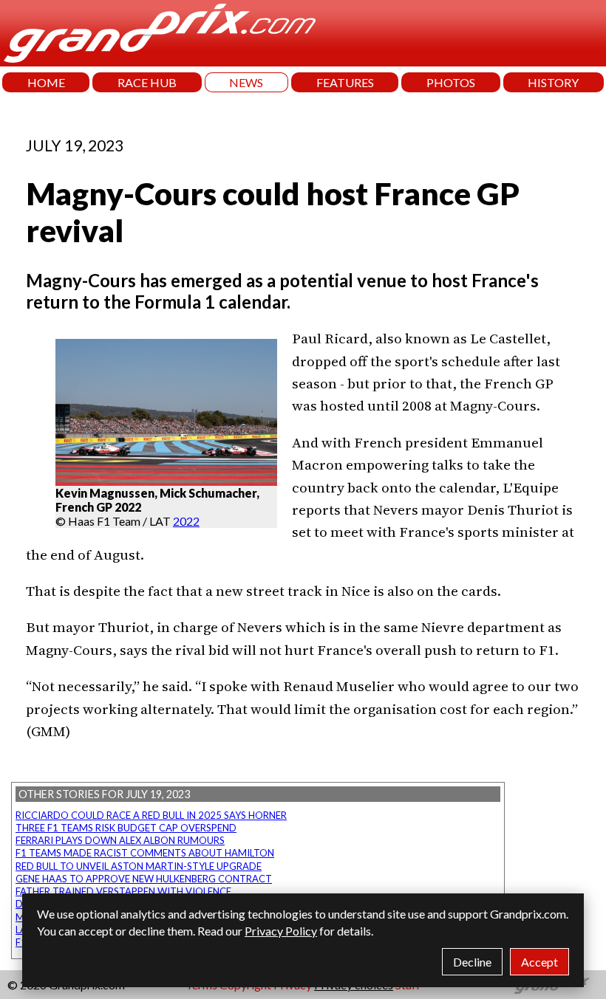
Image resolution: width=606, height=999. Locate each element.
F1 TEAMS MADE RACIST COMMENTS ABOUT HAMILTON (145, 853)
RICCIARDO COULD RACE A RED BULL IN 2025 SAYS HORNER (151, 815)
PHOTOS (450, 82)
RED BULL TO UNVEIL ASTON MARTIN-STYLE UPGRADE (139, 866)
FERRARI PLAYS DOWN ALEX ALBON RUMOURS (120, 840)
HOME (46, 82)
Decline (472, 962)
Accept (539, 962)
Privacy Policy (281, 931)
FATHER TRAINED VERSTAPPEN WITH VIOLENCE (123, 891)
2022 (186, 521)
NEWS (246, 82)
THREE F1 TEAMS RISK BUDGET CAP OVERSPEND (126, 828)
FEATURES (345, 82)
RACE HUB (147, 82)
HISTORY (553, 82)
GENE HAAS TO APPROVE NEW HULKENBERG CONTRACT (144, 879)
